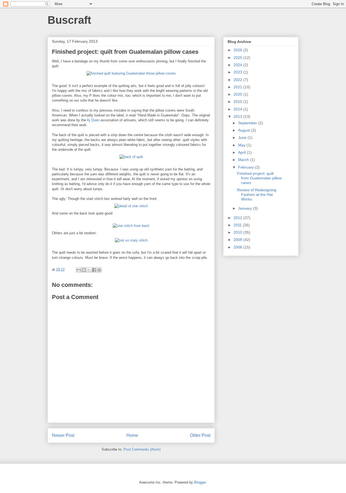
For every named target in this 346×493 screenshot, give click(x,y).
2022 (238, 80)
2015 (238, 101)
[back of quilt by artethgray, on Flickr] (131, 157)
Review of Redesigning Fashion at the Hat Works (256, 194)
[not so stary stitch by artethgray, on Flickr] (131, 240)
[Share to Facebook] (94, 270)
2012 (238, 218)
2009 (238, 239)
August (244, 130)
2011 (238, 225)
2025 (238, 57)
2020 (238, 94)
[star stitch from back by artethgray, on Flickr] (131, 226)
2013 (238, 116)
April (242, 152)
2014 (238, 109)
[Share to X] (89, 270)
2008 (238, 247)
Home (132, 435)
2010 (238, 232)
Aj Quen (93, 120)
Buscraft (69, 20)
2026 (238, 50)
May (242, 145)
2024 (238, 65)
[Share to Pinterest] (99, 270)
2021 (238, 87)
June (243, 137)
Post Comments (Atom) (142, 449)
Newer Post (63, 435)
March (244, 159)
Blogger (200, 482)
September (248, 123)
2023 (238, 72)
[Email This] (78, 270)
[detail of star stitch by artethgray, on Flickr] (131, 206)
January (245, 208)
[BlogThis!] (83, 270)
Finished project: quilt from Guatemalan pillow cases (259, 178)
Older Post (200, 435)
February (246, 167)
